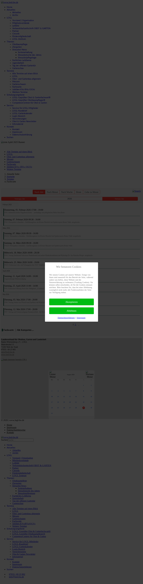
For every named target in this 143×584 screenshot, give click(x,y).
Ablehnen (71, 310)
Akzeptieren (71, 302)
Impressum (81, 318)
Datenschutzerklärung (66, 318)
